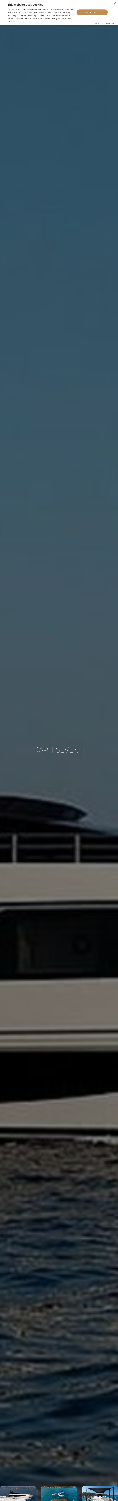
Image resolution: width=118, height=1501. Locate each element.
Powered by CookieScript (104, 23)
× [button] (114, 3)
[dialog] (59, 12)
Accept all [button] (92, 12)
